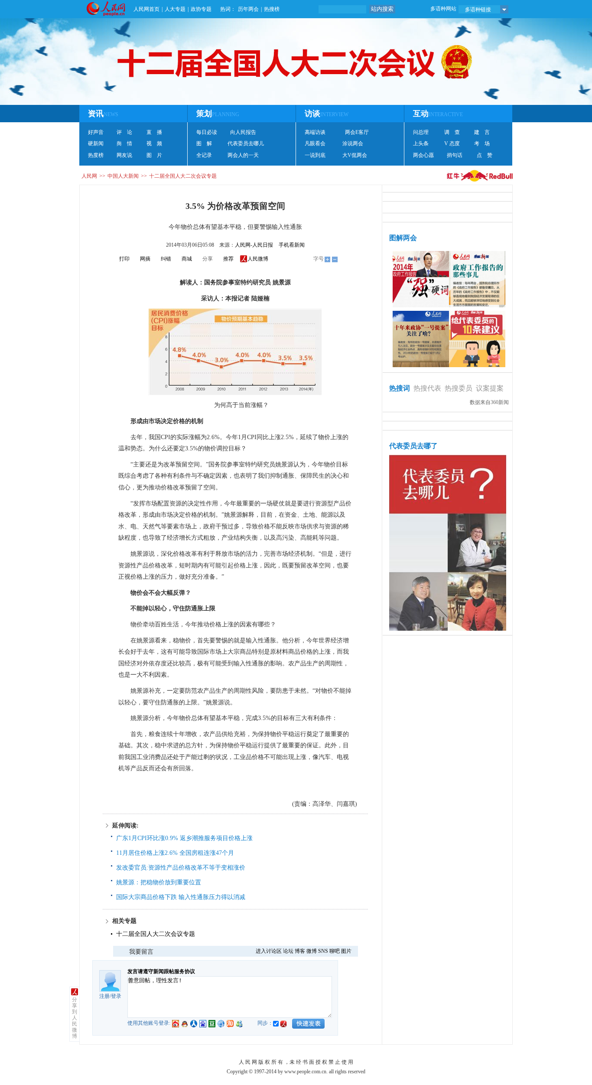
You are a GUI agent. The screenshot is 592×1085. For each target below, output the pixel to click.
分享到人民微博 (74, 1018)
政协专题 (201, 9)
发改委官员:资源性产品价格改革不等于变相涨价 (180, 867)
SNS (323, 951)
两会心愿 (423, 155)
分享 (207, 259)
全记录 (204, 155)
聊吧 (334, 951)
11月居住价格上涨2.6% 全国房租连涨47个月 (175, 853)
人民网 (89, 176)
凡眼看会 (315, 143)
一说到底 (315, 155)
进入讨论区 (269, 951)
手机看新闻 (292, 245)
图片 (346, 951)
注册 (104, 996)
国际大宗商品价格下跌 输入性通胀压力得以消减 (180, 897)
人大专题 (175, 9)
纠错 (166, 259)
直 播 (154, 132)
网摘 (145, 259)
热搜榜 (272, 9)
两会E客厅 (357, 132)
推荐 (228, 259)
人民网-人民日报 (254, 245)
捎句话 (454, 155)
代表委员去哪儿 (246, 143)
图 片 (154, 155)
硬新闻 (96, 143)
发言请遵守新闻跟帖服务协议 (161, 971)
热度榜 (96, 155)
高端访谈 (315, 132)
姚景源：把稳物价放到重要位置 (158, 882)
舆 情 (124, 143)
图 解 (204, 143)
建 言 (482, 132)
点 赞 (484, 155)
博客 (300, 951)
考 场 (482, 143)
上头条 (421, 143)
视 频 (154, 143)
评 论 (124, 132)
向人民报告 (243, 132)
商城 (187, 259)
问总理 (421, 132)
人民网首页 (146, 9)
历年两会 (248, 9)
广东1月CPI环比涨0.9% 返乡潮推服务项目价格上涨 (184, 838)
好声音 (96, 132)
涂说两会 (352, 143)
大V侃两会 (354, 155)
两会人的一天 (243, 155)
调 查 (452, 132)
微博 (311, 951)
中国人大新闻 (123, 176)
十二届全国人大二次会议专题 (183, 176)
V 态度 (452, 143)
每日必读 (206, 132)
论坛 (288, 951)
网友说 (124, 155)
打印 (124, 259)
